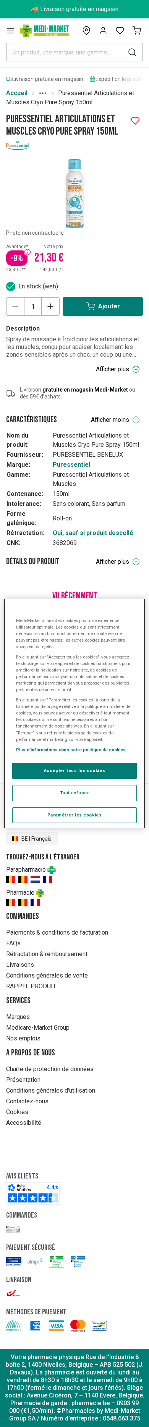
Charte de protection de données (50, 1069)
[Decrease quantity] (15, 306)
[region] (75, 713)
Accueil (17, 93)
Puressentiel (71, 464)
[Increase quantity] (50, 306)
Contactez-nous (27, 1101)
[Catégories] (10, 30)
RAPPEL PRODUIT (31, 986)
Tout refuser (74, 792)
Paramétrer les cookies (74, 815)
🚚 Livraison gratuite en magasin (74, 9)
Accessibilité (23, 1122)
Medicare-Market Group (38, 1027)
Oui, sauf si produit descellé (93, 533)
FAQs (13, 943)
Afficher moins (110, 419)
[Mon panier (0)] (137, 31)
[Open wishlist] (120, 31)
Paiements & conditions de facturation (57, 932)
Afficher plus (112, 369)
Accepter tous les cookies (74, 770)
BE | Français (36, 839)
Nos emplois (23, 1038)
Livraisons (20, 964)
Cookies (17, 1112)
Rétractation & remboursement (46, 954)
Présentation (23, 1079)
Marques (18, 1016)
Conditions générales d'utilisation (50, 1090)
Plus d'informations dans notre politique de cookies (71, 749)
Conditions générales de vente (47, 975)
